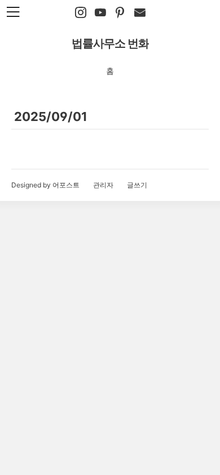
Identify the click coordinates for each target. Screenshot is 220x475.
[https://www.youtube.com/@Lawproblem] (100, 13)
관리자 (103, 185)
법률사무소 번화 (110, 43)
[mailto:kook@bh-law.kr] (139, 13)
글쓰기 (137, 185)
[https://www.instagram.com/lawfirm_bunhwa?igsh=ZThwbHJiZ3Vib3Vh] (80, 13)
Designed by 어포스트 (45, 185)
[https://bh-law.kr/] (120, 13)
